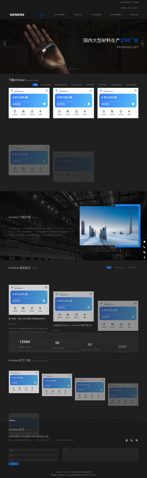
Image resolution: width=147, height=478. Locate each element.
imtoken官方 (134, 15)
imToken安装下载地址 (115, 420)
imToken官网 (21, 420)
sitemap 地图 (69, 475)
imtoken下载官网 (59, 15)
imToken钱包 (38, 420)
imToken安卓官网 (78, 420)
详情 (13, 237)
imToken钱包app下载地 (130, 420)
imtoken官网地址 (131, 85)
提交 (13, 463)
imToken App (118, 266)
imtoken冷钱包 (132, 266)
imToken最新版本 (115, 15)
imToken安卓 (90, 85)
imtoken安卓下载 (76, 85)
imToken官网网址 (102, 420)
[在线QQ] (144, 241)
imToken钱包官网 (49, 420)
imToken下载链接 (90, 420)
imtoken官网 (102, 85)
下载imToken (78, 15)
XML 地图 (60, 475)
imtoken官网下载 (116, 85)
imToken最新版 (96, 15)
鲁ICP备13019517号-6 (89, 475)
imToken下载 (30, 420)
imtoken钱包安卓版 (61, 85)
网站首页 (42, 15)
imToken (69, 420)
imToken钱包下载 (60, 420)
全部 (35, 85)
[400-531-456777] (144, 247)
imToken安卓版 (46, 85)
